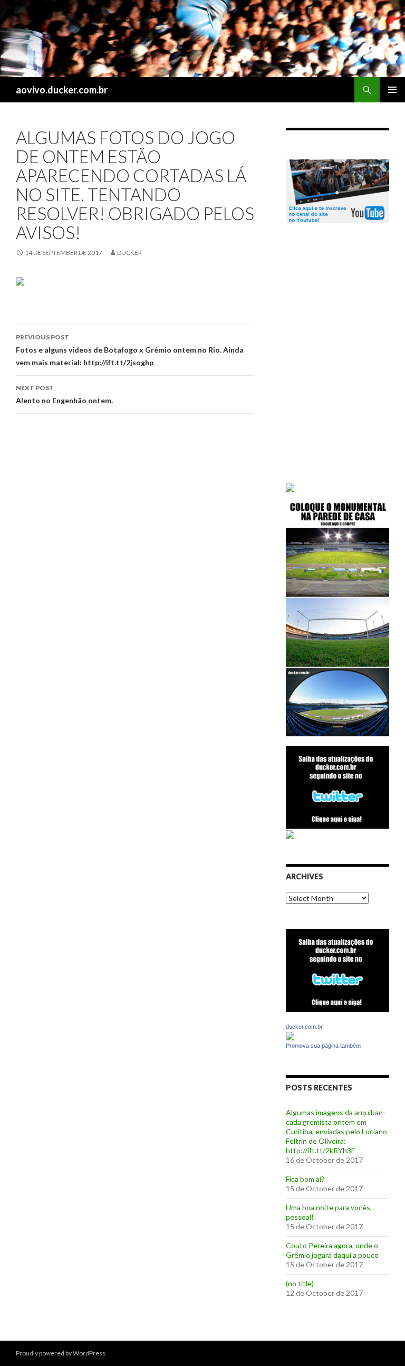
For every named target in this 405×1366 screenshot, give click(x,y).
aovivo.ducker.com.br (62, 90)
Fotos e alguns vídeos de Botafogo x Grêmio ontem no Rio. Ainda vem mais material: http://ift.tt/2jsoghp (130, 350)
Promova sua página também (323, 1045)
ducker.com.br (304, 1026)
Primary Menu (392, 89)
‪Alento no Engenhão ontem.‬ (64, 394)
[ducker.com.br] (290, 1035)
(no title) (300, 1283)
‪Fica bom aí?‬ (305, 1178)
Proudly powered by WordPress (60, 1353)
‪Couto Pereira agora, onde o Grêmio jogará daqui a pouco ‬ (333, 1250)
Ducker (129, 253)
